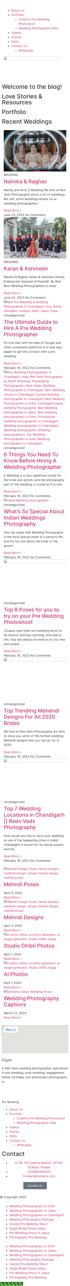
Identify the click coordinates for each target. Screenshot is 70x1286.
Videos (16, 32)
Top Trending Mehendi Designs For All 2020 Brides (31, 717)
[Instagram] (16, 1091)
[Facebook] (6, 1091)
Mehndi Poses (21, 884)
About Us (17, 10)
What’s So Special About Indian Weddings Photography (34, 517)
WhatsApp (26, 50)
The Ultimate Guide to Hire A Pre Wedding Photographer (31, 328)
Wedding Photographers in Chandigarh (36, 1215)
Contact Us (19, 46)
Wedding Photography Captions (31, 1001)
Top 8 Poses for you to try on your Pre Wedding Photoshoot (34, 615)
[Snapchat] (37, 1091)
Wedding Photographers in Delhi (32, 1206)
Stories (16, 37)
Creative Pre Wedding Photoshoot (41, 1118)
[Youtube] (27, 1091)
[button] (35, 6)
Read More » (13, 210)
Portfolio (17, 15)
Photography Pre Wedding (27, 1237)
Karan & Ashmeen (26, 268)
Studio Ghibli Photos (29, 946)
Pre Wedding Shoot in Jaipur (29, 1233)
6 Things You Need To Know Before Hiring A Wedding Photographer (32, 460)
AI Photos (16, 974)
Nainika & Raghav (25, 181)
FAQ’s (15, 41)
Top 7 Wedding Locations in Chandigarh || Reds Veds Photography (34, 817)
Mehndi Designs (24, 917)
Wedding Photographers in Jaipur (33, 1210)
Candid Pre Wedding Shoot (28, 1224)
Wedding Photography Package (31, 1219)
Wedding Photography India (38, 28)
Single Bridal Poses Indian (27, 1228)
